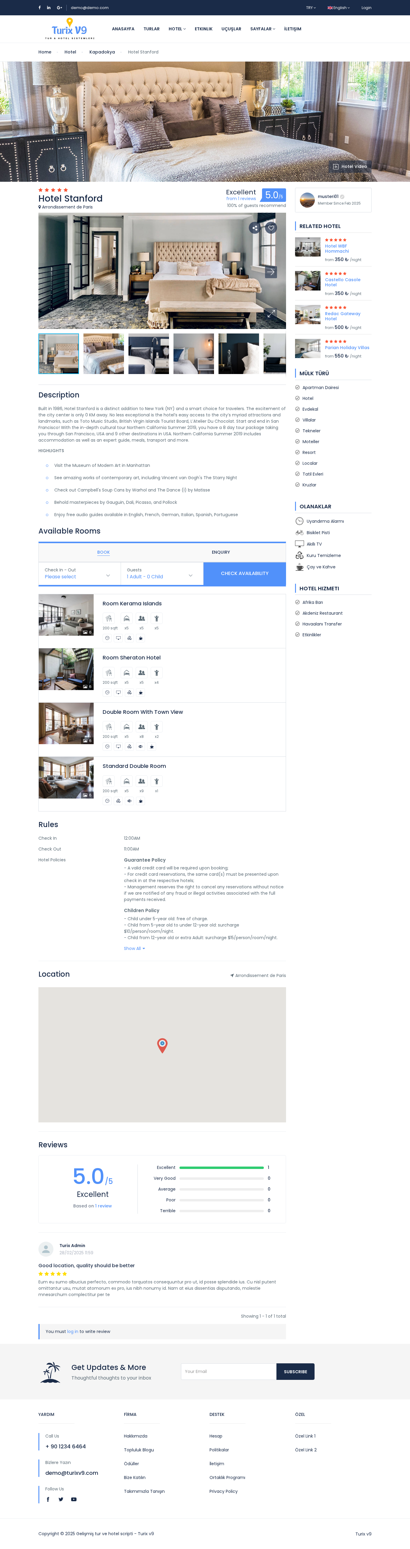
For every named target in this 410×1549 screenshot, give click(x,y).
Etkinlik (204, 29)
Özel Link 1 (305, 1436)
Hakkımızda (135, 1436)
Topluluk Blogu (139, 1450)
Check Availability (245, 573)
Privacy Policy (224, 1491)
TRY (310, 7)
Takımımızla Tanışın (144, 1491)
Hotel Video (354, 166)
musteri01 (328, 196)
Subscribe (295, 1372)
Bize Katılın (135, 1477)
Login (367, 7)
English (340, 7)
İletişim (292, 29)
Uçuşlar (231, 29)
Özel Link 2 (306, 1450)
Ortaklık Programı (227, 1477)
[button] (271, 314)
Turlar (151, 29)
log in (72, 1331)
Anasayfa (123, 29)
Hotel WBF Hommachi (337, 248)
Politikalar (219, 1450)
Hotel (176, 29)
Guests (134, 570)
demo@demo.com (90, 8)
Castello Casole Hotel (342, 282)
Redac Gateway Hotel (342, 316)
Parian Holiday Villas (347, 348)
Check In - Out (60, 570)
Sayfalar (261, 29)
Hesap (216, 1436)
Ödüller (131, 1464)
